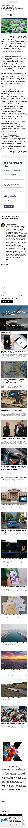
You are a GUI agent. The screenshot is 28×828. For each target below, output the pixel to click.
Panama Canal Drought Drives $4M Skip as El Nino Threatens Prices (13, 698)
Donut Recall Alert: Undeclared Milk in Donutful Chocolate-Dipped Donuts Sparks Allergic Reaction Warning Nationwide (13, 381)
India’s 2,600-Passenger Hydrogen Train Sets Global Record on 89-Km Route (15, 819)
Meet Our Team (5, 811)
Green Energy (6, 216)
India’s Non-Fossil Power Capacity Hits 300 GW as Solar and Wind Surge (13, 670)
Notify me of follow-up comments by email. (12, 296)
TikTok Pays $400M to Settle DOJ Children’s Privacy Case (12, 559)
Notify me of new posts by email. (9, 298)
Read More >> (5, 792)
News (12, 5)
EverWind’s (13, 90)
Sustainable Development (10, 218)
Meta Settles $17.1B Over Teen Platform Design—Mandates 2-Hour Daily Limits (13, 352)
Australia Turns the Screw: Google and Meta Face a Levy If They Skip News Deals (14, 505)
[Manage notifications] (24, 825)
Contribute (4, 804)
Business (3, 5)
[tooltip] (11, 37)
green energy (13, 134)
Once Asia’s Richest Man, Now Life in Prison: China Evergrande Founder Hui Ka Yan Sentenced (14, 478)
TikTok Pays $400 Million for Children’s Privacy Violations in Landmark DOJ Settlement (13, 587)
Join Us (3, 801)
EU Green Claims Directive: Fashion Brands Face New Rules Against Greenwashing (13, 724)
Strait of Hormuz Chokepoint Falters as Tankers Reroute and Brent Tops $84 (13, 643)
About (3, 799)
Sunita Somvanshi (16, 14)
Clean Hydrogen (5, 110)
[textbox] (14, 778)
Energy (8, 5)
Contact (3, 806)
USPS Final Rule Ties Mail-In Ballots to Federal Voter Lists (12, 615)
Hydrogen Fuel (16, 216)
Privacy (3, 809)
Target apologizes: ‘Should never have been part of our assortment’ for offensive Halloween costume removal (13, 410)
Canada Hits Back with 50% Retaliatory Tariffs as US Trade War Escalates (13, 439)
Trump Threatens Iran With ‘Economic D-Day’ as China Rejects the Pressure (13, 531)
